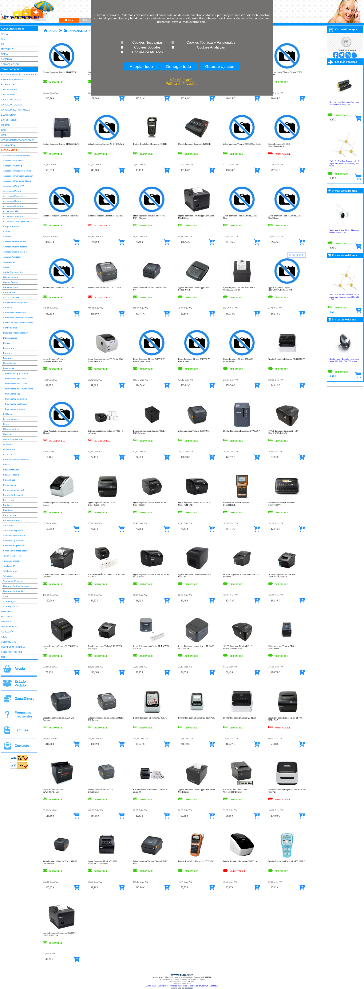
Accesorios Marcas (12, 28)
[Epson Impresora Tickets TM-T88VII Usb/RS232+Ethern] (242, 283)
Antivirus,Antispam (12, 257)
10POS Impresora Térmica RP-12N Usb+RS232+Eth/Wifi (283, 432)
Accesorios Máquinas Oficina (17, 181)
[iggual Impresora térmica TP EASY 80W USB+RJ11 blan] (107, 355)
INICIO (52, 30)
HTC (3, 39)
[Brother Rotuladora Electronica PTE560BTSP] (242, 498)
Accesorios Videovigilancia (16, 221)
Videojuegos (9, 601)
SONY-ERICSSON (10, 64)
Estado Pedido (20, 683)
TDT (3, 657)
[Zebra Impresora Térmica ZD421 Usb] (62, 283)
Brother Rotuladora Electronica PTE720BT (106, 216)
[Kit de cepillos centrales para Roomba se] (344, 98)
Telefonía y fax (10, 571)
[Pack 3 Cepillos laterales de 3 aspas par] (344, 157)
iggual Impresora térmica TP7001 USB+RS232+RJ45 (102, 503)
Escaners (7, 353)
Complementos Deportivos (16, 302)
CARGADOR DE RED (11, 105)
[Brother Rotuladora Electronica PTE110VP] (197, 857)
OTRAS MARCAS (9, 627)
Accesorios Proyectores (14, 196)
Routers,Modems (11, 520)
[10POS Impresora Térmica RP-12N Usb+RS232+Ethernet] (242, 642)
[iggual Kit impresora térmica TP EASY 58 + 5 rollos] (152, 642)
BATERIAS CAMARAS (12, 79)
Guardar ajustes (219, 66)
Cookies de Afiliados (147, 52)
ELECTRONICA (8, 115)
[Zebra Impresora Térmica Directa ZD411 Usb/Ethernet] (287, 212)
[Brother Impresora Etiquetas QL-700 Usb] (242, 857)
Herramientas (9, 363)
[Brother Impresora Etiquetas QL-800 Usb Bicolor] (62, 498)
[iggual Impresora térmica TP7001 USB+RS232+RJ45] (107, 498)
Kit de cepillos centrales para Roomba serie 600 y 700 (344, 103)
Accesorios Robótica (13, 206)
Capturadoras (9, 292)
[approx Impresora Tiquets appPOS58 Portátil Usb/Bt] (197, 283)
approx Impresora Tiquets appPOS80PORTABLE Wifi (280, 288)
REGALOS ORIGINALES (13, 647)
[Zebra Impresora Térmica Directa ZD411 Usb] (242, 212)
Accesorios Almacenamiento (16, 155)
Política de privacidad (198, 986)
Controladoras (10, 328)
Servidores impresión (13, 530)
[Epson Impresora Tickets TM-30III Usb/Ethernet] (242, 355)
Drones (6, 343)
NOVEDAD (297, 255)
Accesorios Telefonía (13, 216)
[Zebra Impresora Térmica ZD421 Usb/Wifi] (107, 140)
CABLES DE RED (9, 89)
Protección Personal (13, 495)
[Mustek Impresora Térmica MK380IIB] (197, 140)
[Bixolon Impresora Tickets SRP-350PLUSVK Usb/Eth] (287, 570)
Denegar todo (178, 66)
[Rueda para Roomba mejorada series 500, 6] (344, 355)
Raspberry (8, 510)
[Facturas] (7, 732)
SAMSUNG (6, 59)
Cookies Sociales (147, 47)
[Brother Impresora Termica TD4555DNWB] (62, 140)
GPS (3, 130)
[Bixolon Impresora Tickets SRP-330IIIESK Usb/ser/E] (62, 570)
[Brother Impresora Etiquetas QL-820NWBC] (197, 714)
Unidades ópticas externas (16, 586)
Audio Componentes (13, 272)
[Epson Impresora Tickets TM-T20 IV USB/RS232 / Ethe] (152, 355)
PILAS (4, 637)
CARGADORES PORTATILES (15, 110)
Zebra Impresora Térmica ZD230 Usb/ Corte (242, 144)
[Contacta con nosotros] (7, 747)
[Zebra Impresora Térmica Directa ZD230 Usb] (152, 283)
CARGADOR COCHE (11, 100)
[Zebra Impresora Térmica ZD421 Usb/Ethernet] (107, 785)
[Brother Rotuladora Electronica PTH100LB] (287, 857)
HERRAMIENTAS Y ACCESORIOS (18, 140)
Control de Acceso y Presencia (18, 323)
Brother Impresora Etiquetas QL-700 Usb (240, 861)
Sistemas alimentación (14, 535)
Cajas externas (10, 277)
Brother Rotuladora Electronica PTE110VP (196, 861)
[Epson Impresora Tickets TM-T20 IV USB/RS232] (197, 355)
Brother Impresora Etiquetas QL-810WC (150, 718)
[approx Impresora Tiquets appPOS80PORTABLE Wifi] (287, 283)
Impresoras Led (12, 394)
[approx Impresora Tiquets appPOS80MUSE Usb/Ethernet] (197, 785)
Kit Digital (7, 414)
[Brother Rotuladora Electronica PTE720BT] (107, 212)
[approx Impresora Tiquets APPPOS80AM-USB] (62, 642)
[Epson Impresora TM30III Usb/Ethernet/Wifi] (287, 140)
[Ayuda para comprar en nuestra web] (7, 670)
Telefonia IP (9, 566)
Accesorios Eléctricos (13, 160)
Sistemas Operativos (13, 540)
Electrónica (8, 348)
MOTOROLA (7, 49)
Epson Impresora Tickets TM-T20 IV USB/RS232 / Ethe (149, 360)
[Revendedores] (7, 700)
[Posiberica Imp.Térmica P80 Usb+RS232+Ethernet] (242, 785)
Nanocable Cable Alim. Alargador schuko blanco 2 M (344, 231)
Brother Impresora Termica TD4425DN (59, 72)
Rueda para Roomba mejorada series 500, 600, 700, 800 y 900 (344, 360)
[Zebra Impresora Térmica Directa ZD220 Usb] (152, 857)
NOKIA (4, 54)
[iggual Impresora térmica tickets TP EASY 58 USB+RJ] (197, 642)
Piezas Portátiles (11, 470)
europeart (189, 988)
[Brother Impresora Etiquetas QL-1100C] (242, 714)
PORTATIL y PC (8, 642)
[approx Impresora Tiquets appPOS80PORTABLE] (62, 355)
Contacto (22, 745)
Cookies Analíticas (211, 47)
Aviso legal (151, 986)
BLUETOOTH (7, 84)
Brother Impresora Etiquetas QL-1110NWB (286, 359)
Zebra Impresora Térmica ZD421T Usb (104, 287)
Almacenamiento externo (15, 247)
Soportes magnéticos (13, 545)
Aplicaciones (9, 262)
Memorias (7, 434)
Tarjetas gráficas (11, 561)
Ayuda (20, 668)
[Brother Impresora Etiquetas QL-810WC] (152, 714)
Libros (6, 424)
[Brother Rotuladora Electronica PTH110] (152, 140)
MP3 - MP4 (6, 616)
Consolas (7, 307)
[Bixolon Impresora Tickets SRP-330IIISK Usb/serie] (242, 570)
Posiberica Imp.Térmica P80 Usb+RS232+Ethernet (235, 790)
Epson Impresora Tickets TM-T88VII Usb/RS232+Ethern (239, 288)
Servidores (8, 525)
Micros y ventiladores (13, 439)
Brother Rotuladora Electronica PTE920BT (61, 216)
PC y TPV (8, 454)
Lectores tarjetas (11, 419)
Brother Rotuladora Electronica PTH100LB (286, 861)
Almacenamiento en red (14, 241)
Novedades (90, 20)
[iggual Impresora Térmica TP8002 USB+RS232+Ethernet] (107, 857)
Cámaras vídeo (10, 287)
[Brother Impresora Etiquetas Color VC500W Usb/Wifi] (287, 785)
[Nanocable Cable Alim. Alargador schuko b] (344, 226)
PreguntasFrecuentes (24, 714)
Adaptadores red (11, 226)
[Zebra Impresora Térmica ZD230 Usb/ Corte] (242, 140)
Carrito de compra (346, 29)
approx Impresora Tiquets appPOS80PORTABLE (53, 360)
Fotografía (8, 358)
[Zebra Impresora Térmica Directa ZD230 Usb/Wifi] (287, 68)
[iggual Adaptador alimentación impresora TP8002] (62, 427)
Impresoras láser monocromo (19, 389)
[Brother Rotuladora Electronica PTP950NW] (242, 427)
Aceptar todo (141, 66)
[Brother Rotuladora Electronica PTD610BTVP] (287, 498)
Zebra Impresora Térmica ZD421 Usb (58, 287)
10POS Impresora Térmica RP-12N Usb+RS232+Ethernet (238, 647)
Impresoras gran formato (17, 373)
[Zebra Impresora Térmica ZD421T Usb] (107, 283)
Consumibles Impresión (14, 312)
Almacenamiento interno (15, 252)
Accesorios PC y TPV (13, 186)
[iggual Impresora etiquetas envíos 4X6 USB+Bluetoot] (152, 212)
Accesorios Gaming (12, 166)
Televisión (8, 576)
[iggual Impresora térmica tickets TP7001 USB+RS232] (152, 498)
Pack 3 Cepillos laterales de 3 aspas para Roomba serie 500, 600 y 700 (344, 163)
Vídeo (6, 596)
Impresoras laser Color (16, 383)
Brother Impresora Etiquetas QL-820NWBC (196, 718)
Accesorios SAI (10, 211)
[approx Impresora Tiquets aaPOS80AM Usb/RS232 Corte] (62, 929)
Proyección (8, 500)
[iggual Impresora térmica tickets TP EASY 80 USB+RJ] (152, 570)
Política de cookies (178, 986)
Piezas (6, 464)
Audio (6, 267)
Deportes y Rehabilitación (15, 333)
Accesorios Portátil (12, 191)
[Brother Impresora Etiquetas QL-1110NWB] (287, 355)
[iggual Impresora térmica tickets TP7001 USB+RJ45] (287, 714)
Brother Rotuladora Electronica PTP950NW (241, 431)
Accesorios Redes (12, 201)
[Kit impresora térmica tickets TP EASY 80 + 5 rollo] (107, 570)
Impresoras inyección (15, 378)
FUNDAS (5, 125)
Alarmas (7, 236)
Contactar (214, 986)
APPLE (4, 34)
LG (2, 44)
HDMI (3, 135)
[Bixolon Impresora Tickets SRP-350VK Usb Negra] (107, 642)
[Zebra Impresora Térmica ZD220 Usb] (197, 427)
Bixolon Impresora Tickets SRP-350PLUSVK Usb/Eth (282, 575)
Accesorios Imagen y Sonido (17, 171)
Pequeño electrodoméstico (16, 459)
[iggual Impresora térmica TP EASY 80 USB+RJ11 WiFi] (197, 498)
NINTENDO (6, 621)
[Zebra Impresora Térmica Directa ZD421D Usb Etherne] (107, 714)
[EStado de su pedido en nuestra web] (7, 685)
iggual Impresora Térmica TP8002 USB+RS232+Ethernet (102, 862)
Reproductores (10, 515)
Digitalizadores (10, 338)
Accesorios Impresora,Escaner (18, 176)
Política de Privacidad (182, 83)
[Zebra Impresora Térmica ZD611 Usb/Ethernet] (287, 642)
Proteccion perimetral (13, 490)
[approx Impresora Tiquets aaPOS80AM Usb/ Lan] (197, 570)
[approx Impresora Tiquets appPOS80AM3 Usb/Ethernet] (197, 212)
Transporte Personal (13, 581)
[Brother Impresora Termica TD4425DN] (62, 68)
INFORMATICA (9, 150)
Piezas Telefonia (11, 475)
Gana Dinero (25, 698)
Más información (182, 80)
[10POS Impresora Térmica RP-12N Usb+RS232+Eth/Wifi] (287, 427)
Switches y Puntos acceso (16, 551)
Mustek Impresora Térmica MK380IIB (194, 144)
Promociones (9, 485)
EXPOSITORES (9, 120)
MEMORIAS (7, 611)
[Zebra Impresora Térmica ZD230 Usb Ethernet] (62, 714)
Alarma (6, 231)
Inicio (71, 20)
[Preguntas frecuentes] (7, 716)
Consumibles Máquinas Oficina (18, 317)
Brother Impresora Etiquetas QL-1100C (240, 718)
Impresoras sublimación (16, 404)
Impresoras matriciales (16, 399)
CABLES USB (8, 94)
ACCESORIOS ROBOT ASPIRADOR (19, 74)
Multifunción (9, 449)
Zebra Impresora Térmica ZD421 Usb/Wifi (106, 144)
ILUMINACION (8, 145)
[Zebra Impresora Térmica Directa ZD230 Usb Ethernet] (62, 857)
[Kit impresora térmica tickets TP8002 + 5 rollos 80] (152, 785)
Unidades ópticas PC (13, 591)
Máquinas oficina (11, 429)
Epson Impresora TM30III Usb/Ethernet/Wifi (279, 145)
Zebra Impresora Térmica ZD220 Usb (194, 431)
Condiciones (163, 986)
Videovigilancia (10, 606)
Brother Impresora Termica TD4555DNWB (61, 144)
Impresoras (8, 368)
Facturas (22, 730)
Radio (6, 505)
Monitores (8, 444)
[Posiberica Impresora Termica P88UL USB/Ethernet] (152, 427)
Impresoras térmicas (15, 409)
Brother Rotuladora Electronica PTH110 (150, 144)
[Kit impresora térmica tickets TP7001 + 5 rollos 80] (107, 427)
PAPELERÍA (7, 632)
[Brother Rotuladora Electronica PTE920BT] (62, 212)
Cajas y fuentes (10, 282)
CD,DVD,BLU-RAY (12, 297)
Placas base (9, 480)
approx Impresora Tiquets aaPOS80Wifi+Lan (53, 790)
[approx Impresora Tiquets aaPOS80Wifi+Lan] (62, 785)
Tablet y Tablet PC (12, 556)
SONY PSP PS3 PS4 (11, 652)
